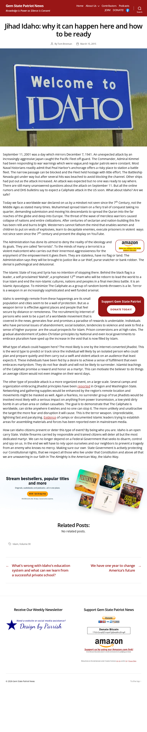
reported (84, 386)
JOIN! (108, 10)
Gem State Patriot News (24, 5)
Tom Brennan (65, 43)
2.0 (117, 661)
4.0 (126, 661)
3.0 (119, 661)
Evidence (50, 417)
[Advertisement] (73, 710)
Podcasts (124, 5)
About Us (91, 5)
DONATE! (118, 10)
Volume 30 (25, 544)
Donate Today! (121, 309)
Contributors (109, 5)
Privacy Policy (132, 661)
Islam (15, 544)
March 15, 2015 (88, 43)
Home (79, 5)
